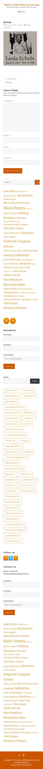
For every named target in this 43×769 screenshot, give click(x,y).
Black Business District (16, 202)
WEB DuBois (10, 303)
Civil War (8, 228)
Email (6, 147)
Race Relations (12, 279)
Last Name (7, 345)
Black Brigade (9, 199)
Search (5, 377)
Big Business (25, 195)
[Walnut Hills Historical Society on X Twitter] (10, 558)
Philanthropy (19, 271)
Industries (21, 255)
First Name (7, 335)
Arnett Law (23, 191)
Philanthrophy (7, 271)
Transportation (11, 292)
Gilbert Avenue (9, 251)
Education (27, 233)
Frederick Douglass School (17, 243)
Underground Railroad (28, 293)
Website (7, 158)
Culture (19, 228)
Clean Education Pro (24, 765)
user (21, 25)
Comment (8, 101)
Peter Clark (24, 267)
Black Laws (29, 209)
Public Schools (11, 275)
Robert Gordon (10, 289)
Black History (14, 208)
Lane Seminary (11, 263)
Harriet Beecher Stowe (27, 250)
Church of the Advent (11, 221)
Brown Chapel (9, 213)
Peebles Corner (10, 267)
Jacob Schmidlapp (12, 259)
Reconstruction (14, 284)
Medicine (25, 263)
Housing (8, 255)
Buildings (23, 213)
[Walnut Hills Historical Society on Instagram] (13, 321)
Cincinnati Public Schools (15, 224)
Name (6, 136)
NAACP (34, 264)
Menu (22, 12)
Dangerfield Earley (11, 233)
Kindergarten (27, 260)
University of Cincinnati (14, 296)
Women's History (14, 308)
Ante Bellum (10, 191)
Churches (21, 218)
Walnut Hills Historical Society (21, 4)
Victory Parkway (11, 299)
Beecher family (9, 196)
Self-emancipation (25, 289)
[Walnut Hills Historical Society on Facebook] (6, 321)
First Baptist (9, 237)
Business (9, 217)
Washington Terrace (29, 299)
